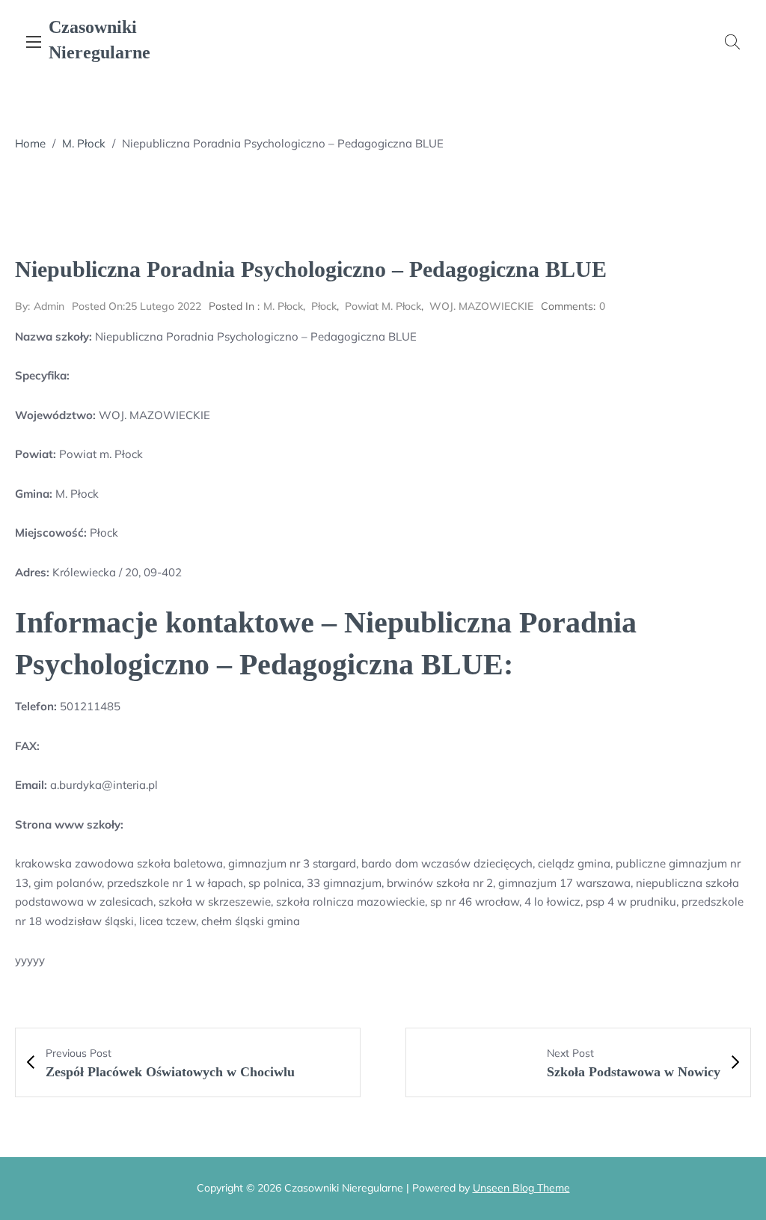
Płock (324, 306)
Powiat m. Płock (383, 306)
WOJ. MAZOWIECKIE (481, 306)
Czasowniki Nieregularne (99, 39)
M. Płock (83, 143)
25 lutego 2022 (136, 306)
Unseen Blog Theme (521, 1188)
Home (30, 143)
